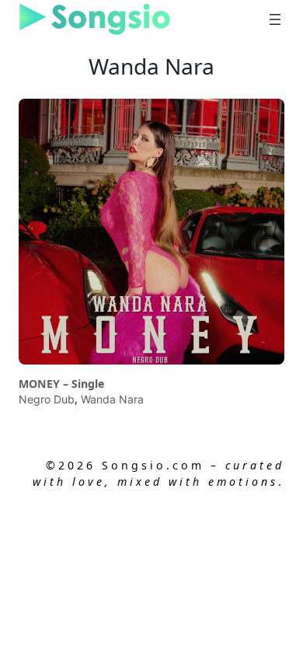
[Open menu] (275, 19)
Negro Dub (47, 399)
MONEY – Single (61, 384)
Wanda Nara (112, 399)
